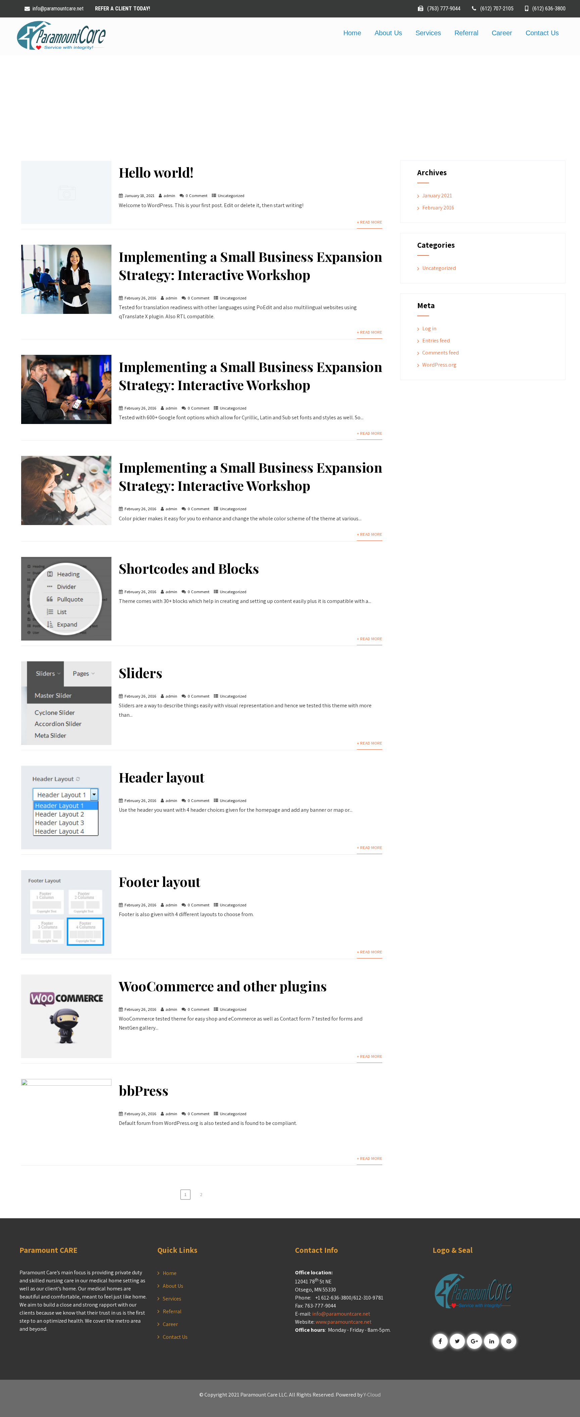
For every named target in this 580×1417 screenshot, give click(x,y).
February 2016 (438, 207)
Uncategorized (231, 195)
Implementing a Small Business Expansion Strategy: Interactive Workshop (250, 265)
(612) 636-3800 (548, 8)
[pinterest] (508, 1341)
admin (169, 195)
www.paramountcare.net (344, 1321)
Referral (466, 33)
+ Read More (369, 222)
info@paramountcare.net (59, 8)
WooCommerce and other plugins (223, 986)
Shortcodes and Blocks (189, 568)
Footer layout (159, 881)
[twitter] (457, 1341)
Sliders (140, 672)
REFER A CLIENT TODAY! (122, 8)
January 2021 (437, 195)
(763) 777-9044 (443, 8)
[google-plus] (474, 1341)
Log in (429, 328)
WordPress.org (439, 364)
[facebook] (440, 1341)
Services (428, 33)
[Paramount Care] (60, 51)
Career (502, 33)
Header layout (161, 777)
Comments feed (440, 352)
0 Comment (196, 195)
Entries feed (436, 340)
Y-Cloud (372, 1394)
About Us (388, 33)
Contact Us (542, 33)
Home (352, 33)
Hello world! (156, 172)
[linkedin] (491, 1341)
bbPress (143, 1090)
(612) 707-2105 (497, 8)
